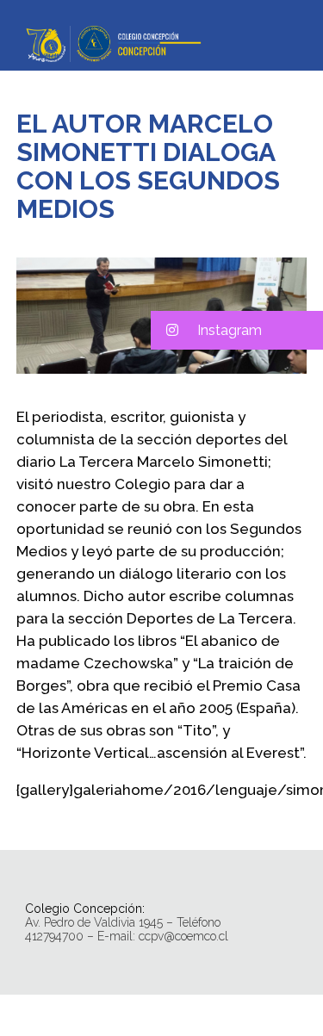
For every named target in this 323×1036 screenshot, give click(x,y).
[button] (237, 330)
